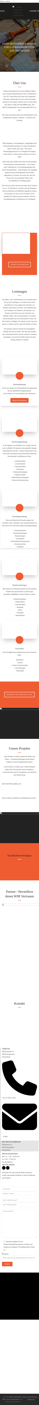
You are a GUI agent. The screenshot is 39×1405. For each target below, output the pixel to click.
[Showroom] (19, 243)
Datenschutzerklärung (11, 1244)
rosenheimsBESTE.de (27, 107)
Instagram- (30, 769)
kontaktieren (23, 772)
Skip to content (5, 1)
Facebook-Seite (8, 772)
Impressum (31, 1399)
